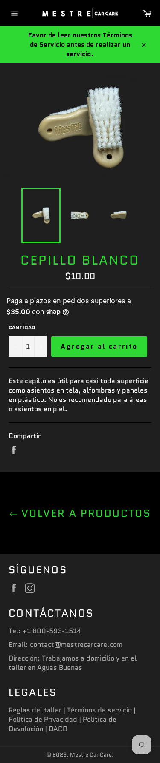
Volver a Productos (84, 513)
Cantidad (22, 327)
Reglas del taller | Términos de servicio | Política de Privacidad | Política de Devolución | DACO (72, 719)
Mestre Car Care (91, 755)
